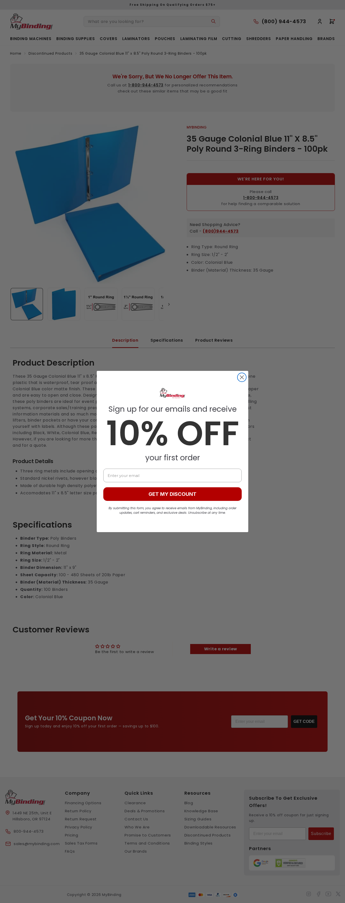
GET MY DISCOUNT (172, 494)
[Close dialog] (241, 377)
